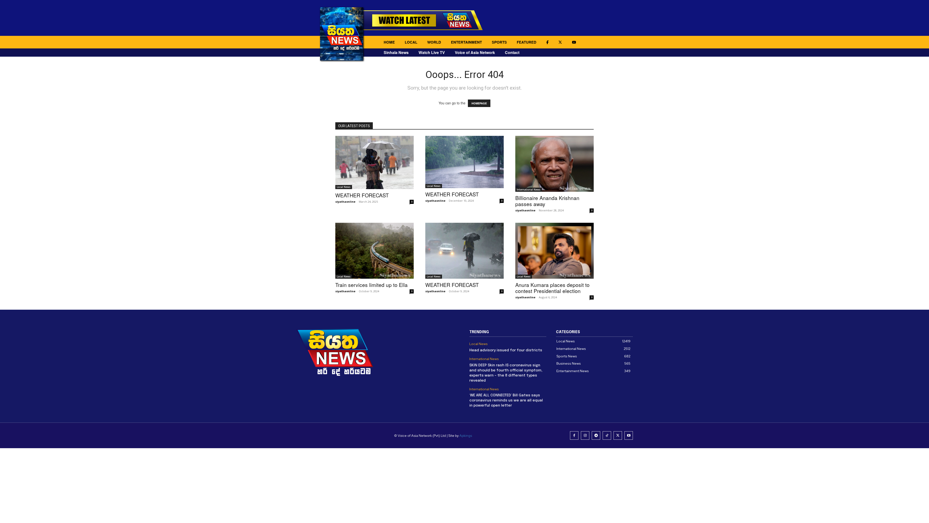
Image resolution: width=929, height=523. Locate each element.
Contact (512, 52)
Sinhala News (396, 52)
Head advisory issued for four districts (505, 350)
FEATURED (526, 42)
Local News (344, 187)
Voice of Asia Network (475, 52)
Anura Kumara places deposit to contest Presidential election (552, 287)
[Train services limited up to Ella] (374, 251)
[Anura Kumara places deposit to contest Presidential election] (554, 251)
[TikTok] (607, 435)
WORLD (434, 42)
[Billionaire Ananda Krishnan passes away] (554, 164)
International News (528, 189)
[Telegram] (596, 435)
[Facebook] (574, 435)
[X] (618, 435)
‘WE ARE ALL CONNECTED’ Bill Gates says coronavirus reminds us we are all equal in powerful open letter (506, 400)
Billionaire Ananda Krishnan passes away (547, 201)
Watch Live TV (432, 52)
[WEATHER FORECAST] (374, 162)
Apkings (465, 435)
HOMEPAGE (479, 103)
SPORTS (499, 42)
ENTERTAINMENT (466, 42)
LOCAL (411, 42)
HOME (389, 42)
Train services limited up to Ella (371, 284)
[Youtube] (628, 435)
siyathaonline (345, 201)
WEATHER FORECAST (362, 195)
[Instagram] (585, 435)
